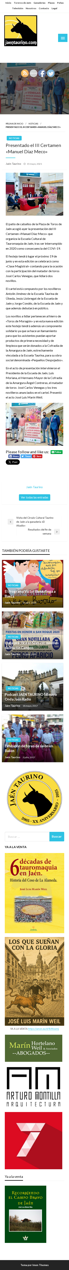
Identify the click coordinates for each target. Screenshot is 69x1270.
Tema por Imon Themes (35, 1265)
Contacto (44, 8)
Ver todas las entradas (34, 497)
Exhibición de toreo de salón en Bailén (29, 748)
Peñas (60, 2)
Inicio (8, 2)
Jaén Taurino (15, 50)
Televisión (17, 8)
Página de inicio (14, 123)
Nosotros (31, 8)
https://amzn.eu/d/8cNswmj (43, 1028)
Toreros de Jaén (22, 2)
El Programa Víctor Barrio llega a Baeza (30, 593)
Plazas (51, 2)
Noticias (33, 123)
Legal (54, 8)
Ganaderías (39, 2)
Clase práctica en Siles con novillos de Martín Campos (32, 645)
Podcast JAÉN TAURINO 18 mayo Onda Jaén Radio (31, 696)
